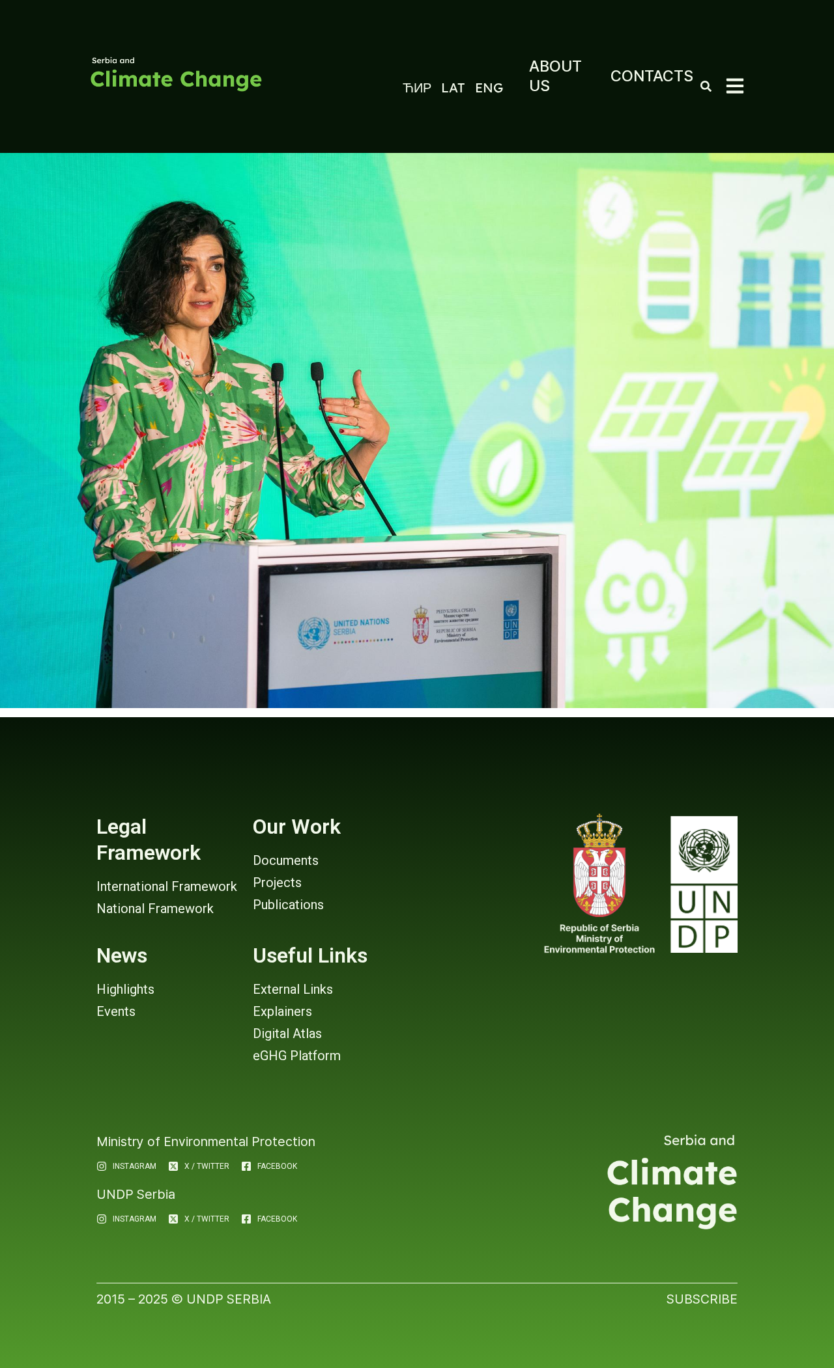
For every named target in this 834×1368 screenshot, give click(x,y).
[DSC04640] (417, 430)
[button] (735, 86)
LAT (453, 87)
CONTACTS (652, 75)
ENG (489, 87)
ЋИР (417, 87)
